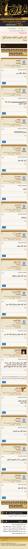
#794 (2, 456)
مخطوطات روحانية (12, 28)
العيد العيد (18, 388)
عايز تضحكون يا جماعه (17, 524)
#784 (2, 157)
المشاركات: (7, 65)
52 (3, 51)
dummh (18, 418)
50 (13, 51)
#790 (2, 331)
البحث (3, 18)
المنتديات (25, 18)
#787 (2, 243)
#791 (2, 359)
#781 (2, 70)
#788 (2, 273)
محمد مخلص (17, 262)
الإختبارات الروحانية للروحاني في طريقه (13, 528)
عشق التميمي (17, 320)
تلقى (19, 66)
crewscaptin (17, 447)
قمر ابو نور (18, 205)
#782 (2, 98)
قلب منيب (18, 89)
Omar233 (18, 475)
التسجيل (18, 18)
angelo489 (17, 350)
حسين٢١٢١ (17, 176)
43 (17, 51)
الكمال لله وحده (16, 291)
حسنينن (18, 119)
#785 (2, 186)
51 (8, 51)
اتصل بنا (6, 538)
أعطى (13, 66)
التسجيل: (18, 65)
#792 (2, 398)
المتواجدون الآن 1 (22, 516)
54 (20, 54)
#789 (2, 301)
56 (11, 54)
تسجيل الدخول (10, 18)
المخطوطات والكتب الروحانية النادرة (17, 30)
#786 (2, 214)
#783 (2, 129)
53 (25, 54)
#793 (2, 428)
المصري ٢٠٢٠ (17, 148)
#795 (2, 485)
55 (16, 54)
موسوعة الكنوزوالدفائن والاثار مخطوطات (12, 531)
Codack (18, 60)
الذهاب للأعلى (4, 540)
